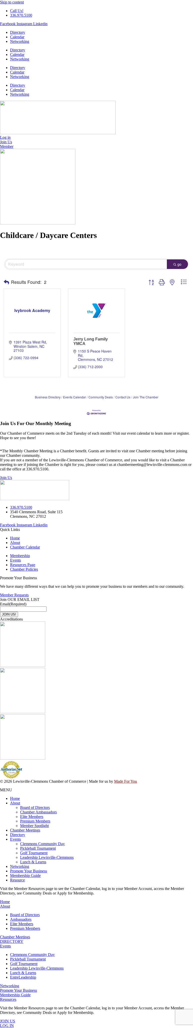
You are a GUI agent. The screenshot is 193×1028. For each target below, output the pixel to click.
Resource (17, 880)
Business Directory (48, 397)
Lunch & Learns (33, 862)
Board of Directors (35, 807)
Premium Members (35, 821)
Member (6, 146)
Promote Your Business (28, 871)
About (15, 803)
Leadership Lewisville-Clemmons (47, 857)
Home (15, 798)
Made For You (125, 781)
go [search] (179, 264)
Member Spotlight (34, 826)
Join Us (6, 477)
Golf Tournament (33, 853)
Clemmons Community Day (42, 844)
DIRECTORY (11, 941)
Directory (17, 32)
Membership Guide (25, 875)
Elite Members (31, 816)
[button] (6, 282)
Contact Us (122, 397)
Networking (19, 41)
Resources (8, 999)
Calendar (17, 37)
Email (13, 604)
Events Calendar (74, 397)
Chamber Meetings (25, 830)
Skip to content (12, 2)
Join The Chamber (145, 397)
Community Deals (100, 397)
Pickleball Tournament (38, 848)
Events (15, 839)
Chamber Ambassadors (38, 812)
